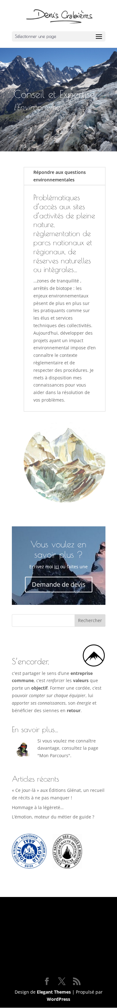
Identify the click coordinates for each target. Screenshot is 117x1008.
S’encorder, (30, 661)
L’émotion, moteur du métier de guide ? (53, 817)
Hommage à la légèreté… (38, 807)
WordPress (58, 999)
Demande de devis (58, 584)
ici (56, 567)
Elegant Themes (54, 992)
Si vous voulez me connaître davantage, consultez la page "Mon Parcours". (67, 748)
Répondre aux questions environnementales (59, 176)
